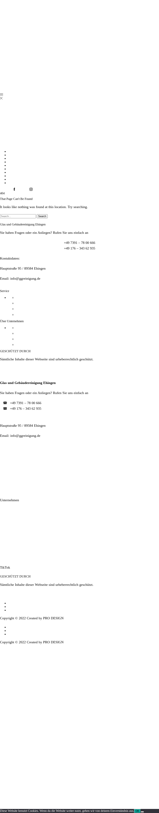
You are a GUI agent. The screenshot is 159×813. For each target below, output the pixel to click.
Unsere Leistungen (13, 473)
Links (3, 444)
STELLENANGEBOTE (23, 175)
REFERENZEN (18, 165)
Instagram (7, 557)
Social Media (8, 539)
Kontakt (5, 510)
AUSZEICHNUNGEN (22, 168)
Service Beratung (10, 374)
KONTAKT (15, 172)
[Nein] (142, 811)
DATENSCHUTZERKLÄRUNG (29, 182)
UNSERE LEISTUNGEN (24, 158)
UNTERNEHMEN (20, 155)
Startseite (6, 453)
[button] (79, 374)
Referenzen (8, 483)
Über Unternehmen (12, 492)
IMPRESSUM (17, 179)
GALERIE (14, 162)
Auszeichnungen (11, 463)
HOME (12, 151)
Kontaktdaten (8, 417)
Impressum (8, 530)
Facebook (7, 547)
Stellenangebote (11, 520)
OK (137, 811)
